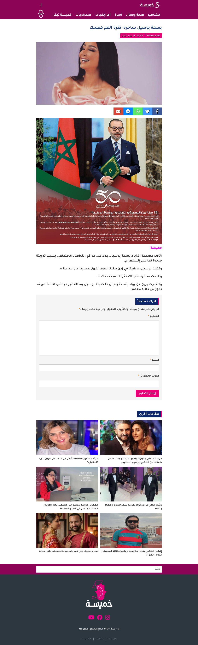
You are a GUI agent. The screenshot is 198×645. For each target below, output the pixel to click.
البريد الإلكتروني (148, 376)
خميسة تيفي (62, 15)
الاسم (154, 360)
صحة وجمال (135, 15)
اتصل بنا (86, 639)
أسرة (118, 15)
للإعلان (99, 639)
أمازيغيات (103, 15)
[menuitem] (154, 15)
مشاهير (154, 15)
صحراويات (83, 15)
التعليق (153, 316)
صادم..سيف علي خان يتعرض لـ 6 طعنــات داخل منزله (68, 551)
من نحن (112, 639)
